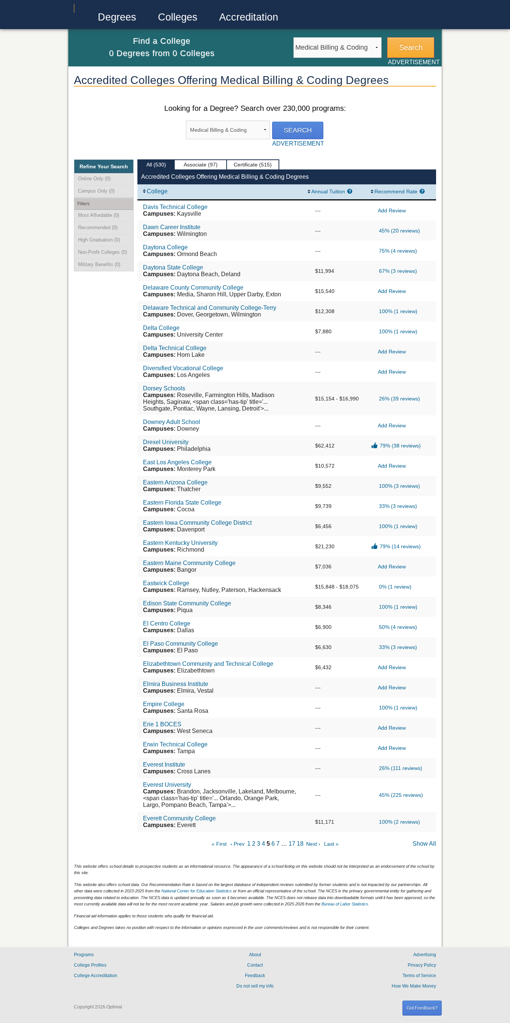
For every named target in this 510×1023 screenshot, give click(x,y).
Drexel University (166, 442)
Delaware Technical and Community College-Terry (209, 308)
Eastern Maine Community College (189, 563)
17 (292, 843)
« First (219, 844)
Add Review (392, 210)
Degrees (117, 17)
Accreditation (248, 17)
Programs (84, 954)
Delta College (161, 328)
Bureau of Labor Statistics (344, 904)
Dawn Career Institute (171, 227)
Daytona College (165, 247)
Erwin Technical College (175, 744)
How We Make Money (414, 986)
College (157, 191)
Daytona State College (173, 267)
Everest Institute (164, 764)
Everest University (167, 785)
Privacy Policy (422, 965)
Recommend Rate (395, 191)
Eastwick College (166, 583)
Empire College (163, 704)
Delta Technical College (174, 348)
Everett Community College (179, 818)
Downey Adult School (171, 422)
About (255, 954)
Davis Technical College (175, 207)
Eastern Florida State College (182, 502)
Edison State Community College (187, 603)
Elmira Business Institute (175, 684)
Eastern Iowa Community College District (197, 523)
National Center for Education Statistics (196, 891)
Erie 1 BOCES (162, 724)
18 (300, 843)
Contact (255, 965)
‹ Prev (237, 844)
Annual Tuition (328, 191)
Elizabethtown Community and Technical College (208, 664)
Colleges (178, 17)
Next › (313, 844)
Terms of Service (419, 975)
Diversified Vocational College (183, 368)
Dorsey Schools (164, 388)
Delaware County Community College (193, 287)
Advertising (424, 954)
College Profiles (90, 965)
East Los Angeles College (177, 462)
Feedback (255, 975)
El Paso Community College (180, 643)
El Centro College (166, 623)
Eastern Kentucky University (180, 543)
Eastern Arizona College (175, 482)
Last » (331, 844)
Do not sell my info (255, 986)
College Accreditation (95, 975)
